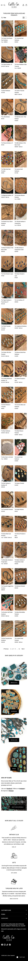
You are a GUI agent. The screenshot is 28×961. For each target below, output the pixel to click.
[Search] (5, 5)
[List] (26, 18)
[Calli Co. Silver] (14, 5)
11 (19, 649)
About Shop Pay (14, 898)
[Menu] (1, 5)
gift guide (24, 868)
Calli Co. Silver (7, 955)
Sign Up (14, 847)
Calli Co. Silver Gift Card (8, 868)
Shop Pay (4, 893)
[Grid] (23, 18)
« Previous (5, 649)
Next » (23, 649)
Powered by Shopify (14, 955)
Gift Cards (14, 872)
